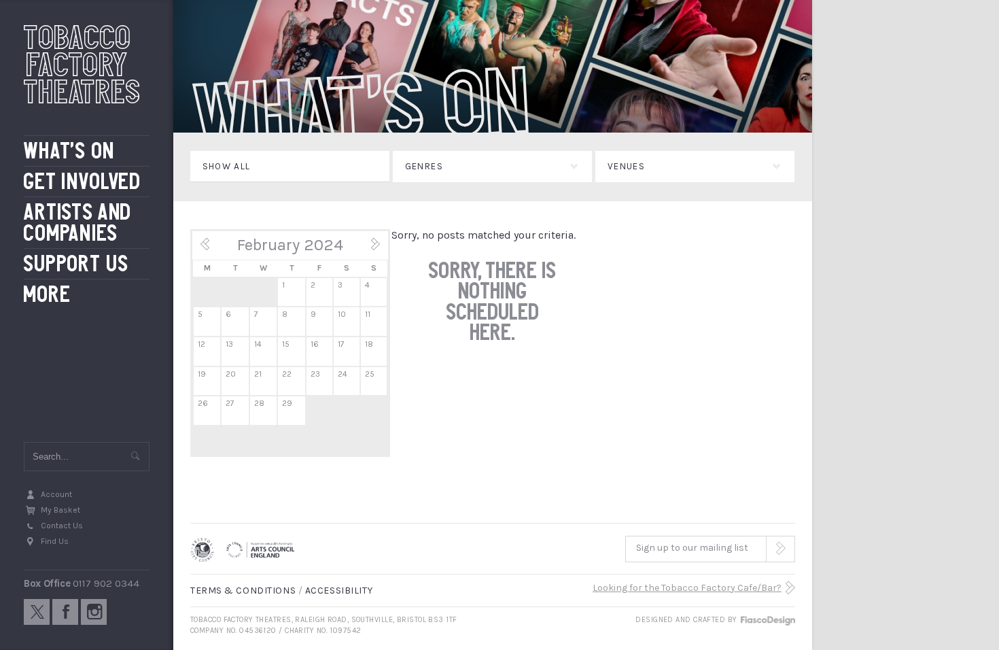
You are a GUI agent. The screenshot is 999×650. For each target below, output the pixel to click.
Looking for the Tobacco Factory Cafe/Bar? (687, 588)
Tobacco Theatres (82, 64)
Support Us (76, 264)
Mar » (366, 249)
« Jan (213, 249)
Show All (227, 166)
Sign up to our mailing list (692, 547)
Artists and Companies (78, 222)
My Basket (60, 510)
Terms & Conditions (243, 590)
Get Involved (82, 181)
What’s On (69, 151)
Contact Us (62, 525)
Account (56, 494)
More (47, 294)
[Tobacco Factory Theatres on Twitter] (37, 612)
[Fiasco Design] (767, 619)
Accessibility (338, 590)
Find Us (55, 541)
